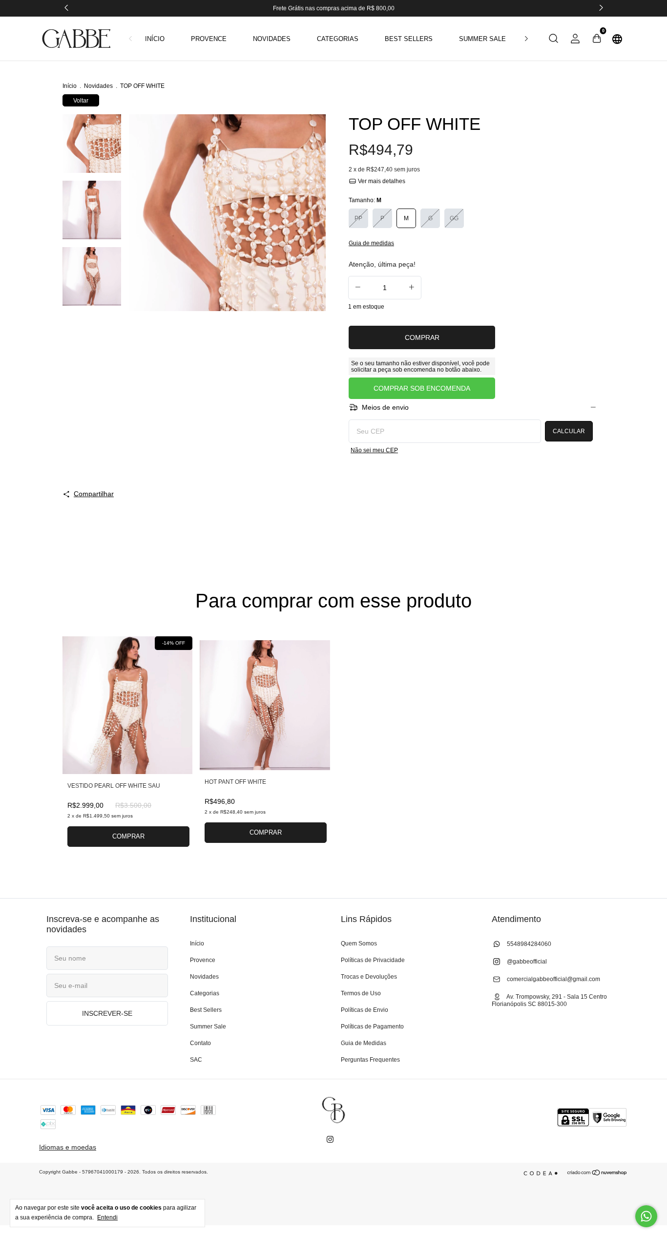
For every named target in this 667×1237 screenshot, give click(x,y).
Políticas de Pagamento (372, 1026)
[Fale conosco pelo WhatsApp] (646, 1216)
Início (155, 38)
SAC (196, 1059)
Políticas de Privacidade (373, 960)
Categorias (337, 38)
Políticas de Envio (364, 1009)
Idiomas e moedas (67, 1147)
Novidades (272, 38)
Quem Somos (359, 943)
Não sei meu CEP (374, 450)
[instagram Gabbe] (330, 1139)
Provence (209, 38)
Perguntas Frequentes (370, 1059)
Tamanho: (365, 200)
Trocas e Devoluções (369, 976)
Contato (200, 1043)
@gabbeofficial (526, 961)
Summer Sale (482, 38)
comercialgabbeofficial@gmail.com (553, 979)
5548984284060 (528, 944)
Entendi (107, 1217)
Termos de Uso (361, 993)
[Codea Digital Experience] (542, 1173)
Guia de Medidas (363, 1043)
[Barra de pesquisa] (553, 40)
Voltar (80, 100)
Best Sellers (409, 38)
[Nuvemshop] (597, 1173)
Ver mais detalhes (380, 181)
